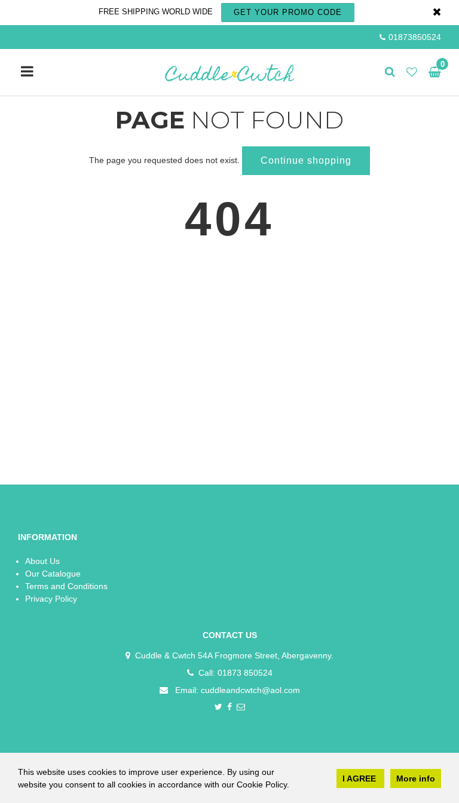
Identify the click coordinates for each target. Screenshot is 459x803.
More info (415, 778)
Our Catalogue (53, 573)
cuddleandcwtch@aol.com (250, 690)
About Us (42, 561)
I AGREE (360, 778)
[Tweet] (218, 708)
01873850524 (414, 37)
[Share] (229, 708)
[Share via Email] (241, 708)
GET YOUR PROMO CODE (288, 12)
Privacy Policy (51, 598)
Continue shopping (306, 160)
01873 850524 (245, 673)
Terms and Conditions (66, 586)
